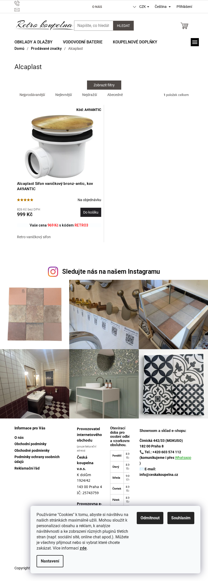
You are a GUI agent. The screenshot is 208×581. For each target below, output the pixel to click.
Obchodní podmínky (30, 444)
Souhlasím (180, 517)
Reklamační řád (27, 468)
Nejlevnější (63, 95)
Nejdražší (89, 95)
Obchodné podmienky (31, 450)
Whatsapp (183, 458)
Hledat (123, 26)
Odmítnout (150, 517)
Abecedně (115, 95)
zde (83, 548)
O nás (97, 7)
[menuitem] (33, 42)
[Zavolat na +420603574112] (40, 3)
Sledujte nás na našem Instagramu (111, 271)
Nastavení (50, 561)
